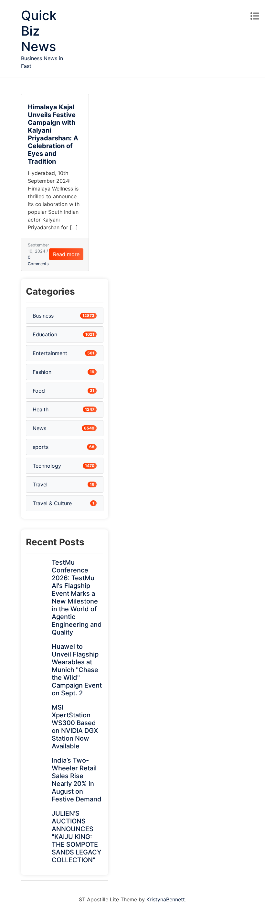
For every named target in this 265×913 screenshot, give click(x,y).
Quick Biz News (39, 30)
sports (40, 447)
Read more (66, 254)
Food (39, 390)
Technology (47, 465)
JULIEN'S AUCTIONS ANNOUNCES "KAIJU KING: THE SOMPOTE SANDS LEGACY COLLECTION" (76, 837)
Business (43, 315)
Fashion (42, 372)
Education (45, 334)
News (39, 428)
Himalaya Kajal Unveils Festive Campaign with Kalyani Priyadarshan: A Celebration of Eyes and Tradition (53, 134)
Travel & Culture (52, 503)
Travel (40, 484)
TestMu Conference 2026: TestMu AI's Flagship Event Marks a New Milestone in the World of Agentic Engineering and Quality (77, 597)
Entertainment (50, 353)
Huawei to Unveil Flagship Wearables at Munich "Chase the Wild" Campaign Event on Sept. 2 (77, 670)
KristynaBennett (165, 899)
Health (40, 409)
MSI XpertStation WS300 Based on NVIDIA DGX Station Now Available (75, 726)
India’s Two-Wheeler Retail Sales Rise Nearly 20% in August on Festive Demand (76, 779)
